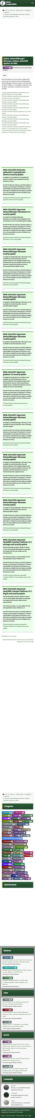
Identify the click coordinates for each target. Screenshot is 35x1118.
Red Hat (8, 67)
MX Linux (28, 852)
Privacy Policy (20, 1115)
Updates (7, 878)
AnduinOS (17, 815)
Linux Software (21, 847)
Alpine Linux (19, 812)
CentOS (26, 818)
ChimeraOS (7, 821)
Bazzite (6, 818)
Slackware (8, 870)
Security (7, 867)
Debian (18, 821)
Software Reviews (9, 872)
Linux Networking (20, 844)
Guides (26, 829)
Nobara (6, 855)
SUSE (6, 875)
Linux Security (8, 847)
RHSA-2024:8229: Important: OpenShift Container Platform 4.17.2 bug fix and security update (16, 626)
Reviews (7, 864)
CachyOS (16, 818)
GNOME (17, 829)
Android (7, 815)
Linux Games (8, 841)
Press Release (18, 858)
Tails (15, 875)
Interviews (7, 835)
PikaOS (28, 855)
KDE (17, 835)
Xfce (27, 878)
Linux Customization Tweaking (12, 838)
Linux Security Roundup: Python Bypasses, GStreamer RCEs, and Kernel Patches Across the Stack (17, 1014)
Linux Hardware (21, 841)
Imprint (3, 1115)
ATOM (29, 1115)
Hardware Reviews (19, 832)
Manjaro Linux (8, 852)
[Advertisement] (17, 37)
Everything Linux (9, 824)
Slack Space (19, 867)
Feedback (7, 826)
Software (19, 870)
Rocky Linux (19, 864)
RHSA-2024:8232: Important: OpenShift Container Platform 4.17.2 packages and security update (16, 577)
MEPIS (19, 852)
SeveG (13, 1101)
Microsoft (7, 978)
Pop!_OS (7, 858)
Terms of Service (10, 1115)
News (4, 75)
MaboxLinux (7, 849)
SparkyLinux (22, 872)
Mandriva (19, 849)
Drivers (28, 821)
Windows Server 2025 (10, 967)
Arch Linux (28, 815)
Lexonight (14, 1093)
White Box (18, 878)
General (18, 826)
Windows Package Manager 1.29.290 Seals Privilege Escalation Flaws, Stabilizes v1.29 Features (15, 982)
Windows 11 (8, 957)
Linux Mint (7, 844)
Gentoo (7, 829)
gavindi (13, 1086)
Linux (26, 835)
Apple (7, 1041)
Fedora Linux (23, 824)
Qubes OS (7, 861)
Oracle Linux (17, 855)
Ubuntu (24, 875)
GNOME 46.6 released (10, 636)
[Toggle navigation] (32, 3)
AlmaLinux (8, 812)
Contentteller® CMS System (15, 1112)
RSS (26, 1115)
